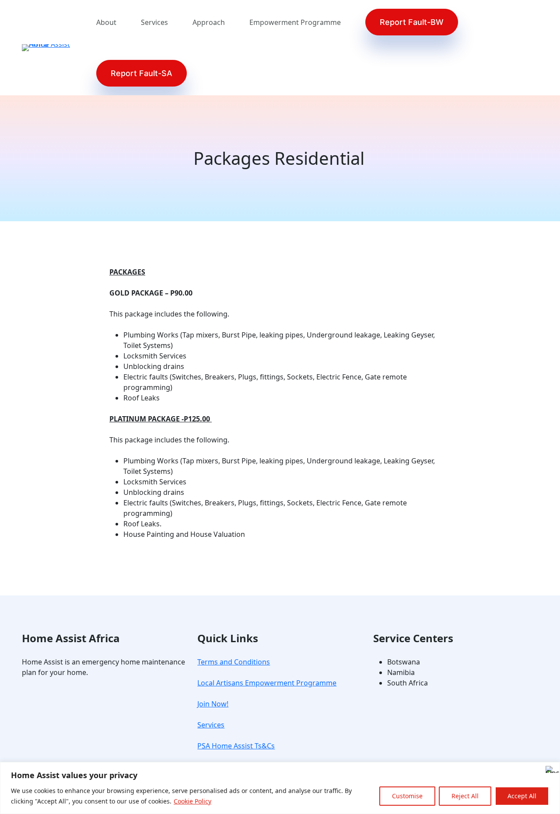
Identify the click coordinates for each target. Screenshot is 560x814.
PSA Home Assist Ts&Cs (236, 746)
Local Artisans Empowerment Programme (266, 683)
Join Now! (212, 704)
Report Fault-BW (412, 22)
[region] (280, 788)
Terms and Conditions (233, 662)
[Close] (551, 769)
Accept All (522, 796)
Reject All (465, 796)
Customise (407, 796)
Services (210, 725)
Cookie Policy (192, 801)
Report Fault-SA (141, 73)
